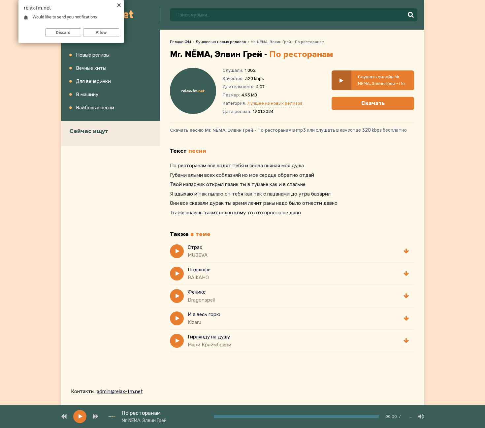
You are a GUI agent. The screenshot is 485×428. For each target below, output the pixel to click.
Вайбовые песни (95, 108)
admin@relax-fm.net (120, 391)
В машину (87, 94)
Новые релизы (93, 55)
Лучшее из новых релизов (221, 42)
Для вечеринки (93, 81)
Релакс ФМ (180, 42)
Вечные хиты (91, 68)
